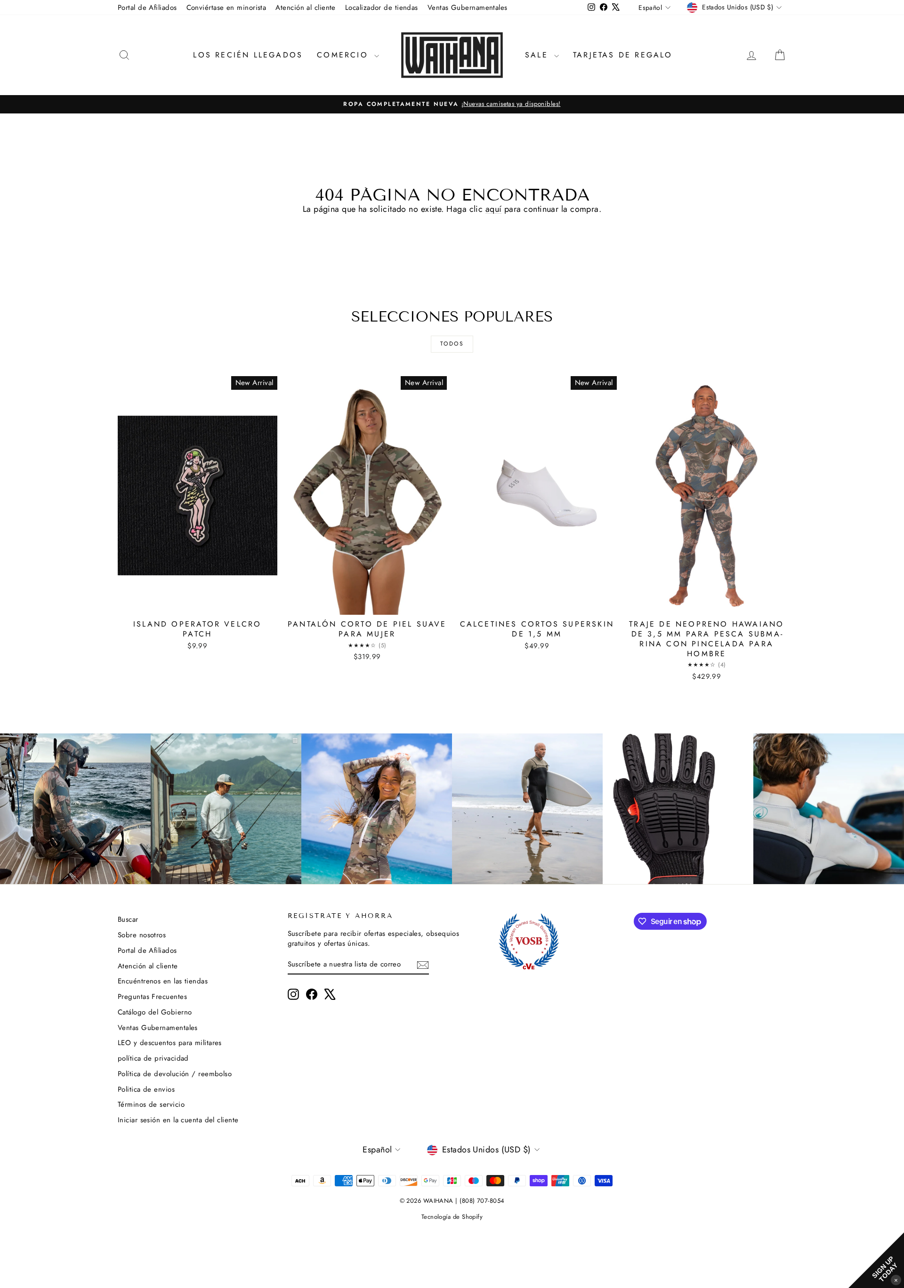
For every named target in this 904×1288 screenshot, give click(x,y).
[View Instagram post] (75, 808)
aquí (493, 209)
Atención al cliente (305, 7)
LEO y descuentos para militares (170, 1043)
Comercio (344, 54)
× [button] (896, 1279)
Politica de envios (146, 1089)
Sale (538, 54)
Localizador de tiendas (381, 7)
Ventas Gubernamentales (468, 7)
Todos (452, 343)
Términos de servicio (151, 1104)
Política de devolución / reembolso (175, 1074)
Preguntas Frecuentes (152, 996)
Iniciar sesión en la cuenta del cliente (178, 1120)
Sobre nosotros (142, 935)
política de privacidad (153, 1058)
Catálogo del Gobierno (155, 1012)
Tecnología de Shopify (452, 1216)
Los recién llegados (248, 54)
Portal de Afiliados (147, 7)
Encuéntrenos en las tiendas (163, 981)
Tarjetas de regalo (623, 54)
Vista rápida (197, 604)
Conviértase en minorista (226, 7)
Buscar (128, 919)
